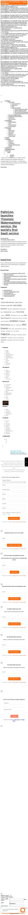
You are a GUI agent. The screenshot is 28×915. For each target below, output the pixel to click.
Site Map (24, 461)
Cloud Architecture (14, 315)
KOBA (13, 328)
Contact (8, 423)
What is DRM (15, 340)
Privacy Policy (12, 461)
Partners (10, 142)
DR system (25, 318)
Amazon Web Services (7, 302)
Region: (3, 895)
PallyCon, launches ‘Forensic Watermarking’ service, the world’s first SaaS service (11, 222)
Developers (8, 120)
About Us (11, 140)
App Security (11, 119)
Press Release (8, 296)
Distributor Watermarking (15, 116)
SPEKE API (4, 337)
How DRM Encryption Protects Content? (15, 282)
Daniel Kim (6, 260)
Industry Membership (14, 145)
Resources (8, 127)
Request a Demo (10, 149)
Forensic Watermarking (14, 115)
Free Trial (8, 150)
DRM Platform (12, 122)
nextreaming (8, 331)
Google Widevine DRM (21, 109)
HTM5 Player (18, 325)
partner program (14, 334)
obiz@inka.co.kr (7, 471)
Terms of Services (4, 461)
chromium (3, 315)
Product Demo (12, 125)
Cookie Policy (18, 461)
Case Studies (7, 293)
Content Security (8, 294)
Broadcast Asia (8, 312)
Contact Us (8, 147)
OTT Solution (16, 331)
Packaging (14, 105)
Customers (11, 143)
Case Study (20, 312)
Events (10, 146)
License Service (16, 103)
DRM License (8, 410)
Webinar (10, 133)
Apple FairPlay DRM (20, 110)
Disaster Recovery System (17, 318)
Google (12, 325)
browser (13, 312)
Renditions (12, 903)
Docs (9, 123)
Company (8, 139)
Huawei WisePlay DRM (21, 113)
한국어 (6, 441)
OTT (12, 331)
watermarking (9, 340)
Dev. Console (8, 378)
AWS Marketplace (16, 308)
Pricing (7, 137)
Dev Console (12, 126)
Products (7, 101)
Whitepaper (11, 130)
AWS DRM (10, 308)
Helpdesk (8, 384)
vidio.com (15, 337)
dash (22, 315)
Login (8, 152)
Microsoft (24, 328)
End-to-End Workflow (5, 321)
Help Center (11, 136)
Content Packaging (9, 413)
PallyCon (5, 334)
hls (14, 325)
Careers (8, 425)
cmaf (19, 315)
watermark (3, 340)
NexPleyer (3, 331)
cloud (7, 315)
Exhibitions (14, 321)
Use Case (11, 132)
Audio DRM (9, 305)
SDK (13, 106)
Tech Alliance (10, 337)
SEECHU (24, 334)
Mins (25, 899)
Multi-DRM (11, 102)
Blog (9, 129)
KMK (10, 328)
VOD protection (21, 337)
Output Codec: (5, 897)
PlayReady (20, 334)
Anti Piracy (11, 117)
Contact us (5, 403)
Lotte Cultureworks (18, 328)
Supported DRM (16, 108)
